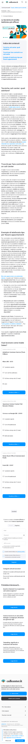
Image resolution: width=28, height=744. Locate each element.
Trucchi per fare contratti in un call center (13, 53)
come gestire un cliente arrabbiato (11, 324)
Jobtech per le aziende (14, 698)
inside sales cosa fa (14, 107)
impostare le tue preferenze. (14, 737)
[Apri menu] (2, 2)
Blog (9, 10)
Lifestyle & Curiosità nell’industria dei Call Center (11, 12)
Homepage (3, 10)
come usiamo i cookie (17, 735)
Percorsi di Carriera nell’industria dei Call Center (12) (14, 577)
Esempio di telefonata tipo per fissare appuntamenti (12, 58)
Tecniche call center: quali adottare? (11, 48)
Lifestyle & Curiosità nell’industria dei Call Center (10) (14, 573)
